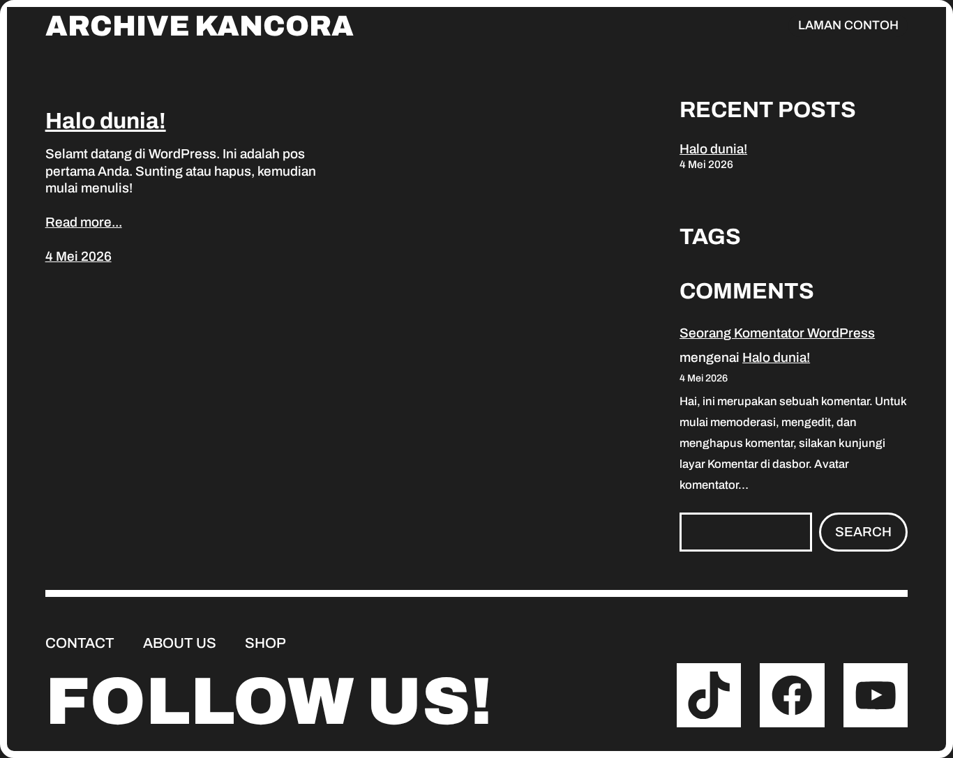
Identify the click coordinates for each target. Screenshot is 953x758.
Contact (79, 643)
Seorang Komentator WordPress (777, 333)
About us (179, 643)
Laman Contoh (848, 25)
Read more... (83, 222)
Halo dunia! (105, 121)
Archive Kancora (199, 26)
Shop (265, 643)
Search (863, 531)
